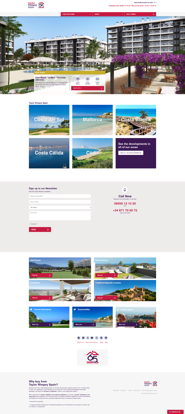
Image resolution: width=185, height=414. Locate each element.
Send (33, 229)
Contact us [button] (175, 412)
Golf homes (131, 14)
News (101, 342)
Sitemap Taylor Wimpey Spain (149, 393)
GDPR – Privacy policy (134, 390)
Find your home (68, 14)
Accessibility (116, 390)
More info (77, 88)
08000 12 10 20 (125, 6)
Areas (97, 14)
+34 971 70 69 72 (150, 6)
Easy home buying (91, 342)
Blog (106, 342)
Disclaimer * (124, 390)
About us (80, 342)
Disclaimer (34, 224)
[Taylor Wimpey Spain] (44, 6)
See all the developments (130, 153)
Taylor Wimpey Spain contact (149, 390)
